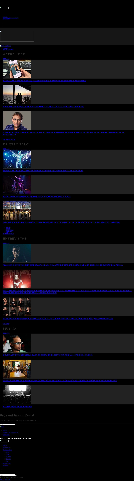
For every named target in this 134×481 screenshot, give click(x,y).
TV (7, 461)
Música (6, 324)
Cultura (9, 230)
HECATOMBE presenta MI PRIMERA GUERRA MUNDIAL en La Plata (37, 197)
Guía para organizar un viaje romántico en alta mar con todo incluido (43, 107)
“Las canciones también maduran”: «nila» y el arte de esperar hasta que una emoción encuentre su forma (63, 265)
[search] (16, 475)
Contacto (6, 18)
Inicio (5, 430)
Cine (8, 229)
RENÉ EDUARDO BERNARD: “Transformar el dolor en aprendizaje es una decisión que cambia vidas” (58, 319)
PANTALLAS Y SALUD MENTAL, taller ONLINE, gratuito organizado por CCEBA (44, 81)
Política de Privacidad (10, 18)
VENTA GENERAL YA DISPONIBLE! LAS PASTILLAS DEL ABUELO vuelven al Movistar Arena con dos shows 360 (60, 381)
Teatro (9, 231)
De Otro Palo (9, 139)
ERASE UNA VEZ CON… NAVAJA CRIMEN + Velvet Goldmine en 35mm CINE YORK (43, 171)
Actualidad (8, 49)
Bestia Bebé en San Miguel (17, 407)
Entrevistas (8, 234)
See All (6, 59)
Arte (8, 227)
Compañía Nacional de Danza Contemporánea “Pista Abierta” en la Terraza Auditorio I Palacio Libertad (61, 222)
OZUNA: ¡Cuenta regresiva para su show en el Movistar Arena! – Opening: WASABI (48, 355)
